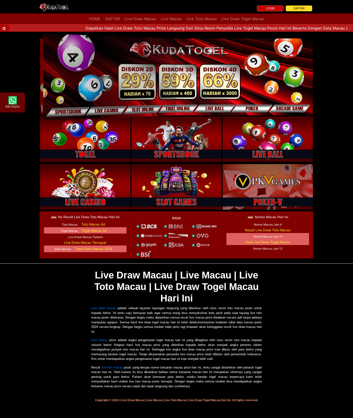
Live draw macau (103, 308)
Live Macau (171, 18)
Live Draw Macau (140, 18)
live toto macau (112, 367)
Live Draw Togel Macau (242, 18)
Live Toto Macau (201, 18)
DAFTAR (299, 8)
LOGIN (270, 8)
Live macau (99, 340)
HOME (94, 18)
